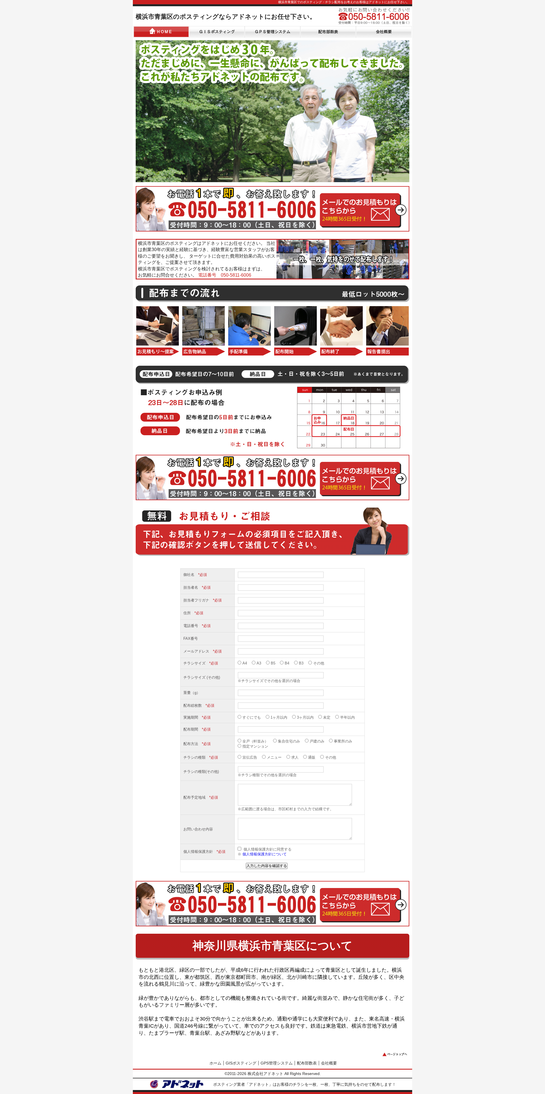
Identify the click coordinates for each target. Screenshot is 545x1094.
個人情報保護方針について (264, 854)
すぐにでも (251, 717)
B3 (301, 663)
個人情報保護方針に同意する (267, 849)
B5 (273, 663)
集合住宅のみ (289, 741)
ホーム (215, 1063)
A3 (259, 663)
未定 (326, 717)
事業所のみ (343, 741)
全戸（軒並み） (255, 741)
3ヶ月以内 (305, 717)
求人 (295, 757)
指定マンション (255, 746)
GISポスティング (241, 1063)
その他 (318, 663)
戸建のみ (317, 741)
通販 (311, 757)
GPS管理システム (277, 1063)
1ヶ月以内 (279, 717)
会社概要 (329, 1063)
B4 (287, 663)
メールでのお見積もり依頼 (363, 208)
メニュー (274, 757)
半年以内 (347, 717)
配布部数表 (307, 1063)
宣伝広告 (249, 757)
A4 (244, 663)
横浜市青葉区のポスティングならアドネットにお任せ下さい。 (226, 16)
